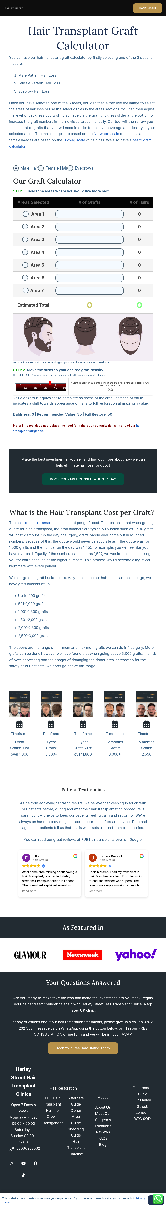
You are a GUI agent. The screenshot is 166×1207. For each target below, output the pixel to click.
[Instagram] (11, 1163)
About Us (103, 1107)
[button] (79, 8)
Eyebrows (84, 168)
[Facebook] (35, 1163)
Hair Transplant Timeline (76, 1147)
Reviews (103, 1132)
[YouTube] (23, 1163)
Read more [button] (29, 891)
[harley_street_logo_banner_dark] (14, 8)
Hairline (52, 1110)
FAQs (102, 1138)
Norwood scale (106, 134)
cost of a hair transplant (36, 523)
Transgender (52, 1123)
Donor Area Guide (76, 1116)
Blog (103, 1144)
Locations (103, 1126)
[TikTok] (23, 1175)
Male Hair (29, 168)
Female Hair (56, 168)
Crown (52, 1116)
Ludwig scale (74, 140)
